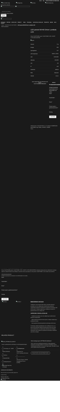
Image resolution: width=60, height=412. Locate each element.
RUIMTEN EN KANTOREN (11, 25)
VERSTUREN (52, 116)
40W (58, 47)
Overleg (50, 112)
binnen (57, 75)
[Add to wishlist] (32, 120)
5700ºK (57, 53)
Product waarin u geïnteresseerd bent (53, 107)
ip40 (58, 66)
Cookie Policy (4, 374)
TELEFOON (52, 97)
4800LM (57, 69)
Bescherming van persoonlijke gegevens (9, 372)
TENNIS (48, 127)
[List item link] (7, 357)
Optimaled (56, 72)
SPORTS (44, 127)
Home (2, 25)
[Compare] (32, 123)
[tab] (4, 268)
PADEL (40, 127)
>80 (58, 63)
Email (50, 102)
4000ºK (53, 53)
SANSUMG (56, 56)
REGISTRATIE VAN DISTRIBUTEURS (40, 353)
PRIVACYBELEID (4, 376)
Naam (50, 93)
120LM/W (57, 60)
